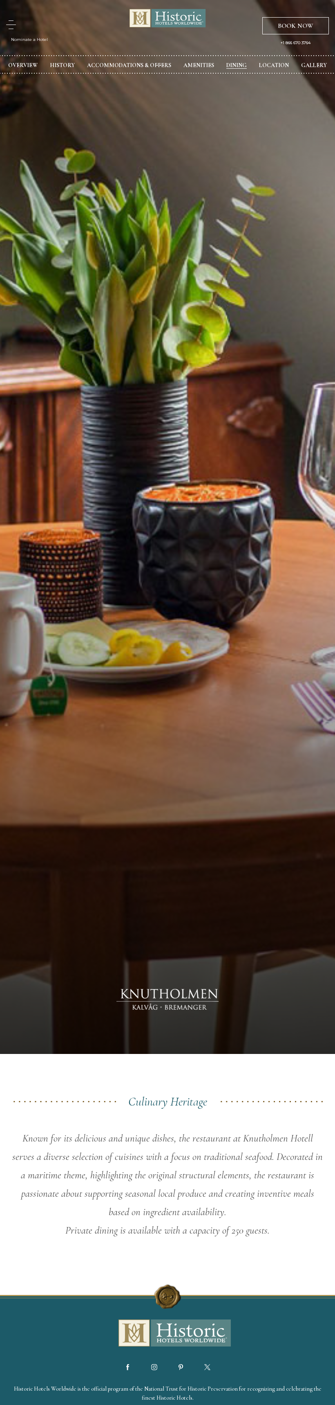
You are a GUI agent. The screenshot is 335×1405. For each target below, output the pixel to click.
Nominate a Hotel (29, 39)
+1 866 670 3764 (295, 43)
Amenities (198, 65)
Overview (23, 65)
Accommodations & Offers (129, 65)
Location (274, 65)
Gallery (314, 65)
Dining (236, 65)
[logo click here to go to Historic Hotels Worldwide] (167, 1333)
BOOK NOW (295, 26)
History (62, 65)
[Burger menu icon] (11, 24)
